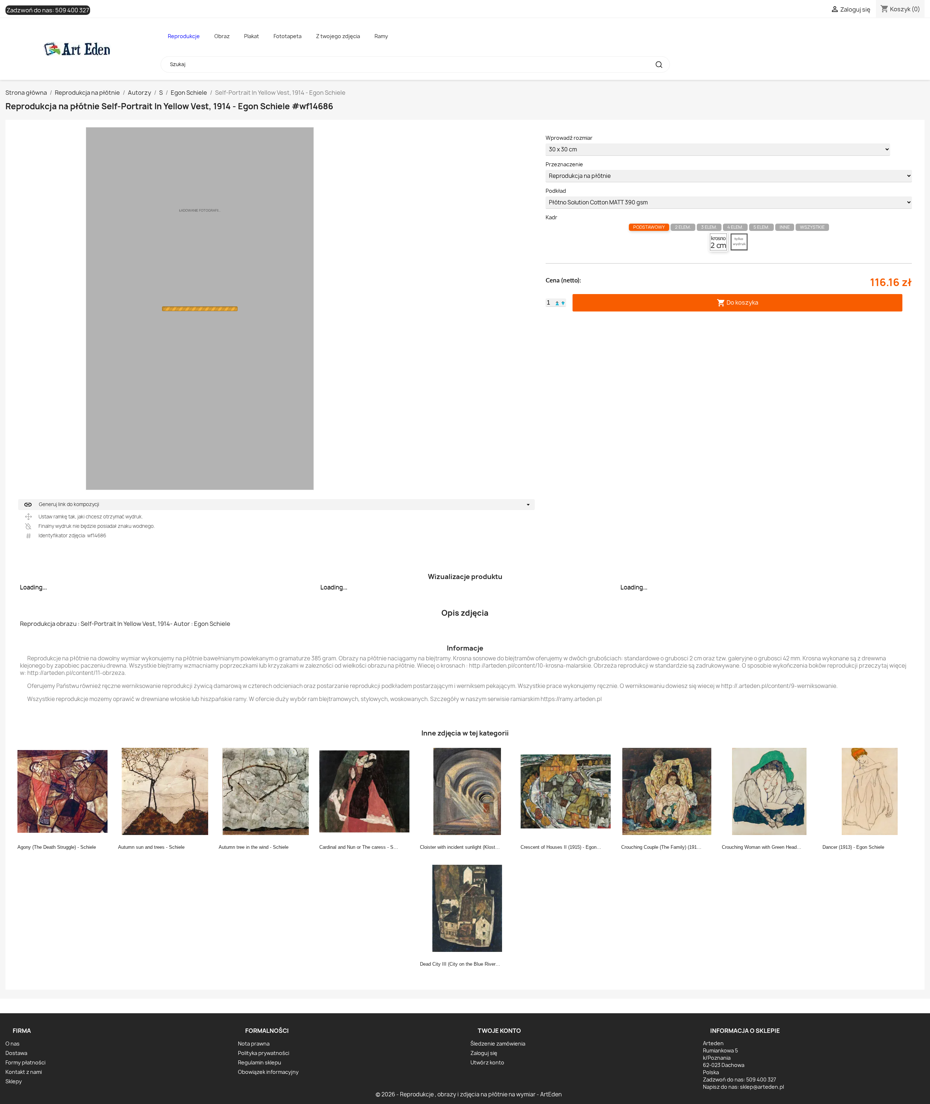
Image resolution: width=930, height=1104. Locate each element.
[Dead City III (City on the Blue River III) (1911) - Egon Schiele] (467, 908)
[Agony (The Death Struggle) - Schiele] (64, 791)
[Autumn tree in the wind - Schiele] (266, 791)
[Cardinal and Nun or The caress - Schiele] (366, 791)
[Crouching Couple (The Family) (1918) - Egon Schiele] (668, 791)
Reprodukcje (184, 36)
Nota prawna (254, 1043)
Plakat (251, 36)
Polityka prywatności (263, 1053)
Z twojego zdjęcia (338, 36)
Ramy (381, 36)
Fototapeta (288, 36)
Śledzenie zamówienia (497, 1043)
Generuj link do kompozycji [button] (61, 504)
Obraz (222, 36)
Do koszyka (737, 302)
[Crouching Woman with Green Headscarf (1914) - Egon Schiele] (769, 791)
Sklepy (13, 1081)
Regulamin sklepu (259, 1062)
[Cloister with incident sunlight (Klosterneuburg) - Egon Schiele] (467, 791)
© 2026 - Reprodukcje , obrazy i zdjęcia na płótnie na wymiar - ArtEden (469, 1094)
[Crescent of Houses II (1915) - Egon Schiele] (568, 791)
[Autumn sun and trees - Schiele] (165, 791)
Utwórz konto (487, 1062)
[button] (557, 302)
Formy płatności (25, 1062)
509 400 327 (72, 10)
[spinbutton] (548, 303)
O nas (12, 1043)
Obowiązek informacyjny (268, 1071)
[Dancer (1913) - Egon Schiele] (869, 791)
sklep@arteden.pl (762, 1086)
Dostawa (16, 1053)
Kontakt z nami (23, 1071)
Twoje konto (499, 1031)
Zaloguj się (483, 1053)
